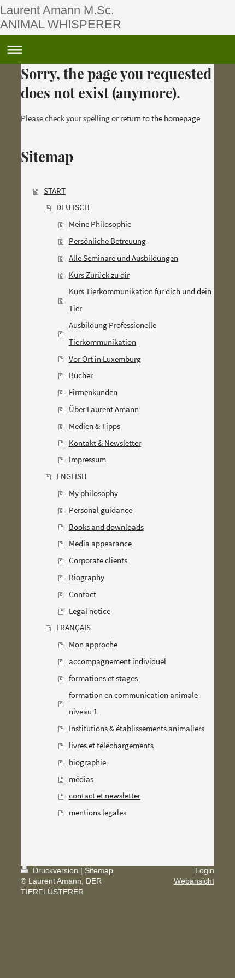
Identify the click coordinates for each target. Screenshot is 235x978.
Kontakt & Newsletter (105, 443)
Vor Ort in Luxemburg (105, 359)
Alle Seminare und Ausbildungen (123, 258)
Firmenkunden (93, 392)
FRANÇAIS (73, 627)
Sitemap (99, 870)
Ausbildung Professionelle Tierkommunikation (112, 333)
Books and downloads (106, 527)
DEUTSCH (73, 207)
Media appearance (100, 543)
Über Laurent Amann (104, 409)
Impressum (87, 459)
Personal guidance (100, 510)
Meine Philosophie (100, 224)
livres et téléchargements (111, 745)
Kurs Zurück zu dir (99, 275)
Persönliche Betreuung (107, 241)
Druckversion (55, 870)
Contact (82, 594)
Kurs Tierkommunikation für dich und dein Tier (140, 299)
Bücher (81, 375)
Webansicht (194, 880)
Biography (86, 577)
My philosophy (93, 493)
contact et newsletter (104, 795)
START (55, 191)
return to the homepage (160, 118)
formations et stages (103, 678)
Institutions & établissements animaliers (136, 728)
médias (81, 779)
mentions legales (97, 812)
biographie (87, 762)
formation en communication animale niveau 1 (133, 703)
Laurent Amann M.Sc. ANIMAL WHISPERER (60, 17)
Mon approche (93, 644)
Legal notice (89, 611)
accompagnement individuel (117, 661)
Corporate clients (98, 560)
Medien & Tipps (94, 426)
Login (204, 870)
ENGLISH (71, 476)
